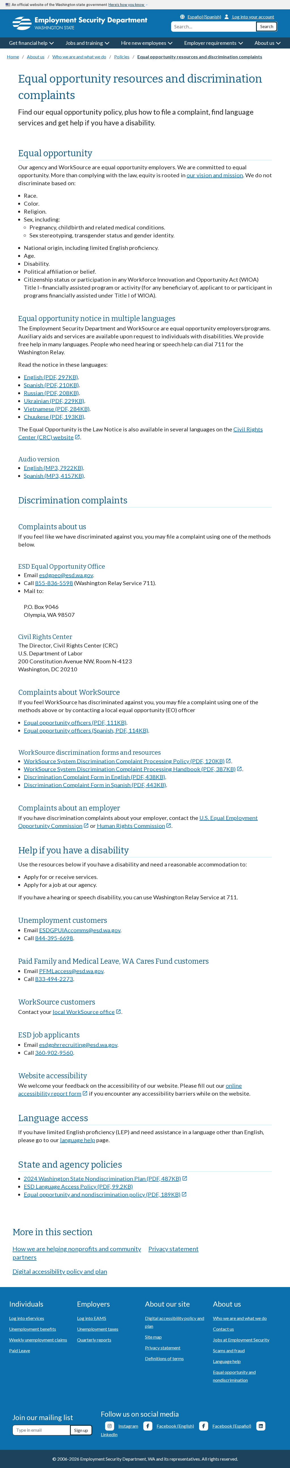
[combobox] (213, 26)
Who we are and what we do (79, 56)
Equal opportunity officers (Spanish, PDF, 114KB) (86, 730)
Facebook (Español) (231, 1426)
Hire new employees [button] (144, 43)
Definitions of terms (164, 1358)
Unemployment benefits (32, 1329)
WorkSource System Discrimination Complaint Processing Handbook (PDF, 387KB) (133, 768)
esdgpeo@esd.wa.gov (66, 574)
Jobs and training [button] (84, 43)
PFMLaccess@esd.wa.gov (71, 970)
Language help (227, 1361)
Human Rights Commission (134, 825)
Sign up (81, 1430)
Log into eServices (26, 1318)
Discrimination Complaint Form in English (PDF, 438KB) (94, 776)
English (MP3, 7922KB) (53, 467)
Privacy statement (173, 1248)
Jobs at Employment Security (241, 1339)
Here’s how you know (126, 5)
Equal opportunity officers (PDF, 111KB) (75, 722)
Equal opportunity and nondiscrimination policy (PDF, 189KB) (105, 1194)
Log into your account (253, 16)
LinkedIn (109, 1434)
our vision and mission (215, 175)
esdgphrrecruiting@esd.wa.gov (78, 1044)
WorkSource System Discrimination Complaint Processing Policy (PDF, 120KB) (127, 761)
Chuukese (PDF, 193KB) (54, 416)
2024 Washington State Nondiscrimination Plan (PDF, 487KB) (105, 1178)
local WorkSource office (87, 1011)
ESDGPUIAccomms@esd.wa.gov (79, 930)
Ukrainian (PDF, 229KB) (54, 400)
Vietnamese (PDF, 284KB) (56, 408)
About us (35, 56)
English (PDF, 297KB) (51, 377)
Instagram (128, 1426)
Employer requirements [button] (210, 43)
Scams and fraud (229, 1350)
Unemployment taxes (97, 1329)
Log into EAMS (91, 1318)
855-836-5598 (54, 582)
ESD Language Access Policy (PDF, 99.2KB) (78, 1186)
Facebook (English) (175, 1426)
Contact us (223, 1329)
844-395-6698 (54, 938)
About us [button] (265, 43)
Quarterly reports (94, 1339)
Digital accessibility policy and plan (59, 1271)
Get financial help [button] (28, 43)
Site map (153, 1337)
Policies (121, 56)
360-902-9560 (54, 1052)
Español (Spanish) (204, 16)
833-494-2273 (54, 978)
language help (77, 1139)
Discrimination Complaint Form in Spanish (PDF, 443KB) (95, 784)
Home (13, 56)
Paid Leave (19, 1350)
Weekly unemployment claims (38, 1339)
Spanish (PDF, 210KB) (51, 384)
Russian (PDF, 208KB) (51, 392)
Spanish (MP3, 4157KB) (54, 475)
